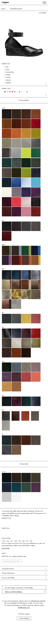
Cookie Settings (24, 618)
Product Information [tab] (8, 573)
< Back (3, 9)
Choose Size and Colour (12, 561)
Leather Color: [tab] (6, 88)
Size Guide (5, 548)
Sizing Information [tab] (8, 569)
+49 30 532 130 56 (37, 601)
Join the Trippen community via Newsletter (19, 588)
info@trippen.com (24, 608)
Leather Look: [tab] (6, 64)
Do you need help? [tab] (8, 578)
